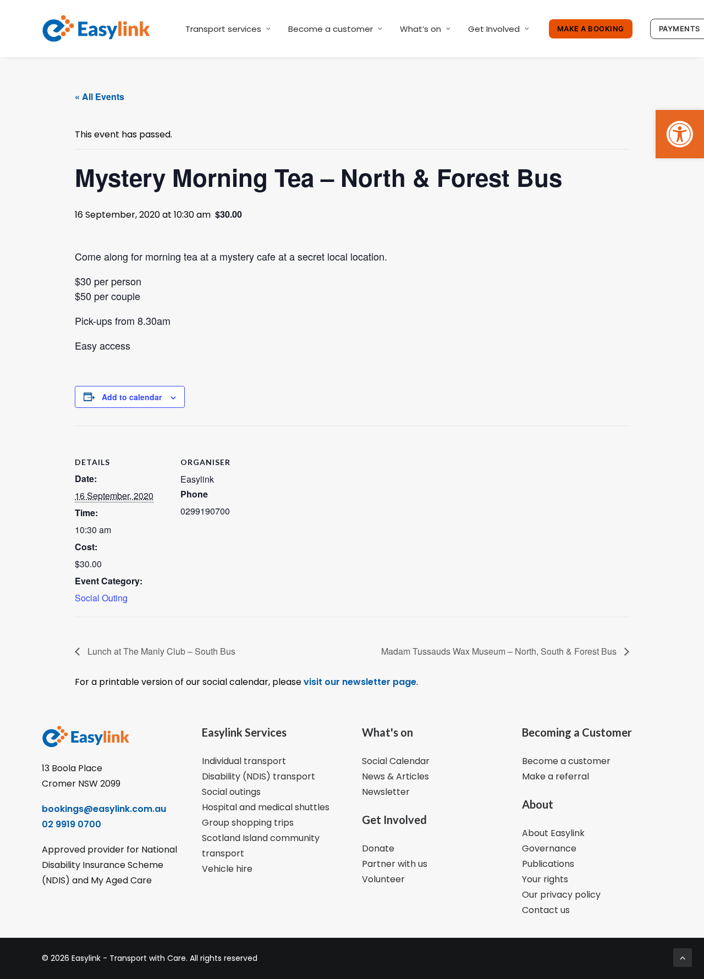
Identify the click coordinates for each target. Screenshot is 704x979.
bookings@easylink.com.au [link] (104, 809)
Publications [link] (548, 864)
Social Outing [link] (101, 597)
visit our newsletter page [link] (358, 682)
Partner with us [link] (394, 864)
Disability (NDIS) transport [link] (258, 776)
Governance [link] (549, 848)
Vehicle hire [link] (227, 868)
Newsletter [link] (386, 792)
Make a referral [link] (555, 776)
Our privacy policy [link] (561, 894)
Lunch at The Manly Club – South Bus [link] (160, 651)
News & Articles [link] (395, 776)
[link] (680, 134)
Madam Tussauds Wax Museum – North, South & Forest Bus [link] (500, 651)
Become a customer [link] (330, 29)
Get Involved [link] (494, 29)
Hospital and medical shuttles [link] (265, 807)
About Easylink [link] (553, 833)
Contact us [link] (546, 910)
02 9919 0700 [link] (71, 824)
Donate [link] (378, 848)
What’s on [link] (420, 29)
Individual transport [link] (244, 761)
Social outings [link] (231, 792)
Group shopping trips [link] (248, 822)
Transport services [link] (223, 29)
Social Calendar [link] (396, 761)
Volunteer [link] (383, 879)
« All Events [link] (99, 96)
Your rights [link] (545, 879)
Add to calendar (132, 396)
